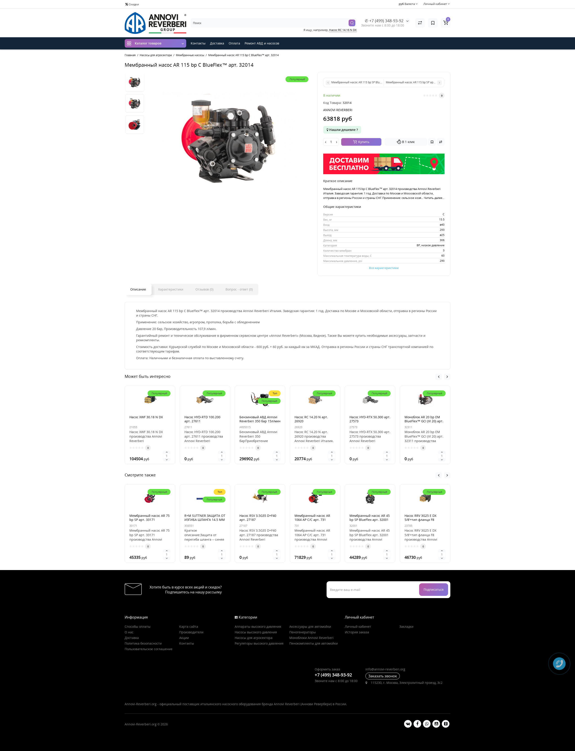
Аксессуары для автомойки (310, 626)
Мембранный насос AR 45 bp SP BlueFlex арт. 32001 (369, 517)
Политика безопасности (143, 643)
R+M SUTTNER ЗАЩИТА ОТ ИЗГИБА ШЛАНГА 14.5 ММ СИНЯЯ (204, 519)
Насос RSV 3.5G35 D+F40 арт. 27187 (257, 517)
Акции (184, 638)
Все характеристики (384, 268)
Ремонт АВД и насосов (262, 43)
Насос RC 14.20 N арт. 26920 (311, 419)
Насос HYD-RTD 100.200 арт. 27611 (202, 419)
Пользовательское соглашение (148, 649)
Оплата (234, 43)
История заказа (357, 632)
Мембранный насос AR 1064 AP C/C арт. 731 (312, 517)
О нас (129, 632)
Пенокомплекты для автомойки (313, 643)
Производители (191, 632)
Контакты (198, 43)
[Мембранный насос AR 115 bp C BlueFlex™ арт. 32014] (135, 82)
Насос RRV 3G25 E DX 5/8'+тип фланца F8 (420, 517)
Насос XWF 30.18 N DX (146, 417)
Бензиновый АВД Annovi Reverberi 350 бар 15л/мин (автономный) (260, 421)
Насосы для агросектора (253, 638)
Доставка (217, 43)
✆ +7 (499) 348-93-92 (384, 20)
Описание (138, 289)
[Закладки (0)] (433, 23)
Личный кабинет (358, 626)
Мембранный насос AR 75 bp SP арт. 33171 (149, 517)
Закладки (406, 626)
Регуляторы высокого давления (259, 643)
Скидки (133, 4)
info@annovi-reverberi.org (385, 669)
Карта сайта (188, 626)
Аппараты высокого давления (258, 626)
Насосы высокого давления (256, 632)
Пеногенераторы (302, 632)
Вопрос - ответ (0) (239, 289)
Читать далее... (434, 198)
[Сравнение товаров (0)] (420, 23)
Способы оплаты (137, 626)
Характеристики (170, 289)
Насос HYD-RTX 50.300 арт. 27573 (369, 419)
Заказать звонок (382, 676)
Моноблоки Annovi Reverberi (311, 638)
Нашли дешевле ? (343, 130)
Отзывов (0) (204, 289)
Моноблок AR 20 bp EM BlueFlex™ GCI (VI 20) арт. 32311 (424, 421)
